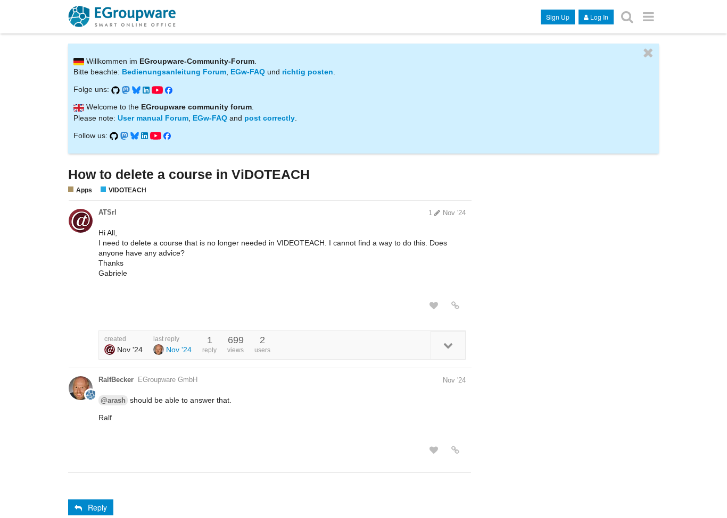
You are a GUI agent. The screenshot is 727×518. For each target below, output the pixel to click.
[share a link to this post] (455, 305)
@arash (113, 400)
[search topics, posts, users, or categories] (627, 16)
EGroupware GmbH (167, 380)
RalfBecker (116, 380)
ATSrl (107, 212)
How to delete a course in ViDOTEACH (189, 174)
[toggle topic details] (448, 345)
